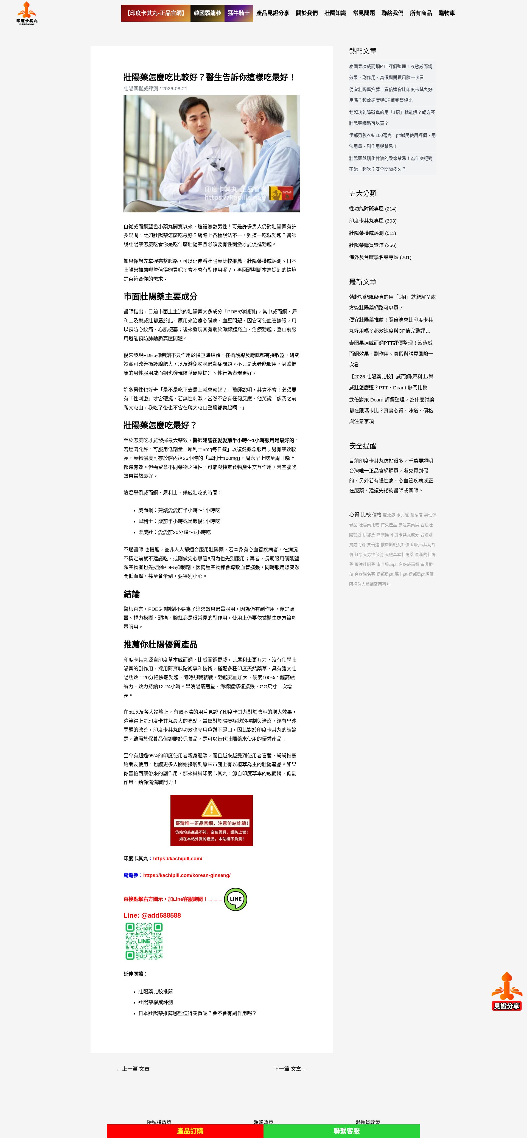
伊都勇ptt (385, 574)
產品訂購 (190, 1131)
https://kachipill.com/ (177, 858)
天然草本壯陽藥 (399, 554)
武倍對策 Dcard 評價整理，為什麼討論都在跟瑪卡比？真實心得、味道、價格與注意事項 (391, 410)
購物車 (447, 13)
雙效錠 (389, 515)
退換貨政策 (367, 1122)
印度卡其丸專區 (366, 221)
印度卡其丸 (215, 773)
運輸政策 (263, 1122)
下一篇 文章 (291, 1069)
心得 (354, 515)
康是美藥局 (409, 525)
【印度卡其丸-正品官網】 (156, 13)
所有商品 (421, 13)
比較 (366, 515)
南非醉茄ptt (387, 564)
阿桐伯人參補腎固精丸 (369, 584)
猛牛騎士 (239, 13)
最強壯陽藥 (365, 564)
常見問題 (364, 13)
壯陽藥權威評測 (141, 88)
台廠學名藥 (365, 574)
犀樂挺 (383, 535)
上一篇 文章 (133, 1069)
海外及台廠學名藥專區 (374, 257)
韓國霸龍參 (207, 13)
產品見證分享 (272, 13)
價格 (377, 515)
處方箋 (403, 515)
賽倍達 (373, 545)
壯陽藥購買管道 (366, 245)
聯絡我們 (392, 13)
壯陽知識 (335, 13)
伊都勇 (369, 535)
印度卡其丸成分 (404, 535)
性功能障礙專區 (366, 209)
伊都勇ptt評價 (421, 574)
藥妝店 (416, 515)
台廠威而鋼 (409, 564)
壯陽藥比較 (369, 525)
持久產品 (389, 525)
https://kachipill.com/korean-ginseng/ (187, 875)
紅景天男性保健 (369, 554)
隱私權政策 (159, 1122)
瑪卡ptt (401, 574)
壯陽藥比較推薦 (225, 261)
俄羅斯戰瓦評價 (395, 545)
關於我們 (307, 13)
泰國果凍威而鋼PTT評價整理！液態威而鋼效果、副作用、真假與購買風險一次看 (391, 353)
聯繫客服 (346, 1131)
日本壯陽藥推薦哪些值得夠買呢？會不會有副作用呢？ (197, 1013)
